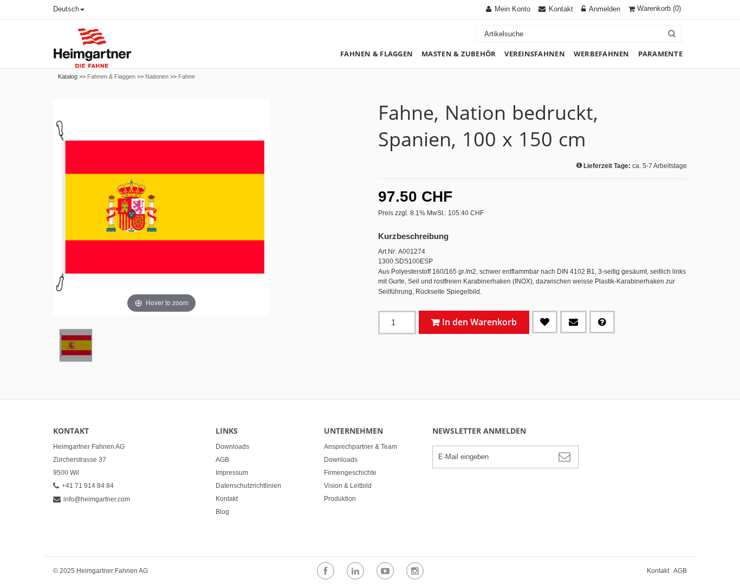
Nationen (156, 76)
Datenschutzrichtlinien (248, 486)
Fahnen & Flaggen (111, 76)
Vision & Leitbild (348, 486)
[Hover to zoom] (161, 207)
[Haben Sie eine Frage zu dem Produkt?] (602, 322)
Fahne (186, 76)
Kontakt (227, 499)
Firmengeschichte (350, 472)
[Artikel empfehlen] (573, 322)
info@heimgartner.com (96, 499)
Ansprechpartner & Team (360, 446)
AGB (222, 459)
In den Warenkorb (479, 322)
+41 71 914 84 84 (88, 486)
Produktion (340, 499)
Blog (222, 512)
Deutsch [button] (66, 9)
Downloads (232, 446)
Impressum (232, 472)
